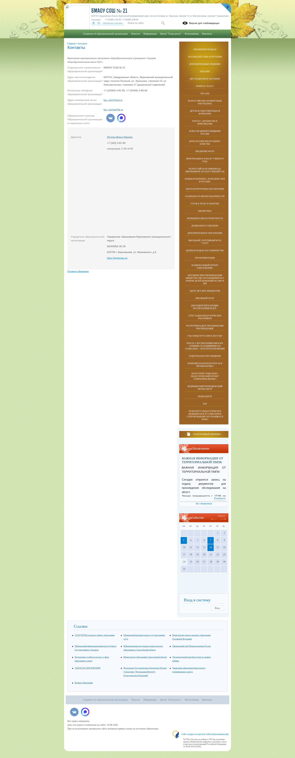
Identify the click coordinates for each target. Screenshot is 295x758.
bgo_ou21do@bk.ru (113, 109)
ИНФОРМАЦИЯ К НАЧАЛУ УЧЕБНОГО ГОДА (205, 160)
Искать (163, 23)
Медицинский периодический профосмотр (204, 387)
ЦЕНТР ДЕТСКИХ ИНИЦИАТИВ (205, 291)
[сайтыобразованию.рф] (226, 8)
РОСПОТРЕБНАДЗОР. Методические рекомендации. (205, 327)
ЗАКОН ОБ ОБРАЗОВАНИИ (87, 668)
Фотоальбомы (192, 33)
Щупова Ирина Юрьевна (120, 137)
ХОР (205, 404)
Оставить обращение (78, 271)
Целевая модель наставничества (205, 250)
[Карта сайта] (98, 23)
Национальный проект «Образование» (205, 266)
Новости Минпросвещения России (205, 132)
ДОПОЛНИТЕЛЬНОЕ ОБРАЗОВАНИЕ (205, 233)
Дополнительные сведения (204, 64)
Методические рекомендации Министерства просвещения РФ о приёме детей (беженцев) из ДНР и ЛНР (205, 279)
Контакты (82, 43)
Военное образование (84, 683)
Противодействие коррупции (205, 57)
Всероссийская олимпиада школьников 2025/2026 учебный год (204, 170)
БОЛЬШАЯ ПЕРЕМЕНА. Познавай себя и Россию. (205, 180)
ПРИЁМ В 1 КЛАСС (205, 86)
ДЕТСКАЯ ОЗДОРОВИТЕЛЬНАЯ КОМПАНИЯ (205, 112)
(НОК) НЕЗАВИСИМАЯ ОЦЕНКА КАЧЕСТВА (205, 142)
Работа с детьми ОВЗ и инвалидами (204, 122)
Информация (150, 33)
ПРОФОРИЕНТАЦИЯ (205, 258)
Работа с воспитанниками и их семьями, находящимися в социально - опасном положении (205, 346)
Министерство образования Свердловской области (145, 657)
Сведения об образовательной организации (105, 33)
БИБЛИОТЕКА (205, 211)
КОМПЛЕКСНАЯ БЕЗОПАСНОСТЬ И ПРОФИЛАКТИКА (205, 364)
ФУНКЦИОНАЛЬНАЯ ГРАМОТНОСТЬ (205, 218)
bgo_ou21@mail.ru (113, 100)
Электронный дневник (207, 434)
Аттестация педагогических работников (205, 317)
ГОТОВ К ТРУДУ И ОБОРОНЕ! (205, 203)
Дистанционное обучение (205, 79)
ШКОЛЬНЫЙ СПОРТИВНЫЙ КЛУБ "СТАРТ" (204, 241)
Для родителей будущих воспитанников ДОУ (205, 307)
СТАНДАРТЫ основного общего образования (95, 635)
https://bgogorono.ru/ (117, 258)
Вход (217, 608)
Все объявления (204, 503)
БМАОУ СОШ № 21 (109, 11)
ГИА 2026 (204, 93)
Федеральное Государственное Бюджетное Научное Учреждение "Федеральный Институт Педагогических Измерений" (145, 672)
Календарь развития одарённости (204, 196)
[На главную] (93, 23)
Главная (71, 43)
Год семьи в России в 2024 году (204, 336)
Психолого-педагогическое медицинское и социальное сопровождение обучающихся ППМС (205, 415)
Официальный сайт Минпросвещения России (191, 646)
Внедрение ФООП (204, 151)
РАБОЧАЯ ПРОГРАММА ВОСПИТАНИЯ (205, 189)
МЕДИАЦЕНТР (205, 396)
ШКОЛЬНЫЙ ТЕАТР (204, 298)
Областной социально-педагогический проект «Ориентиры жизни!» (205, 376)
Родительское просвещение (205, 356)
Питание (205, 71)
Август (221, 516)
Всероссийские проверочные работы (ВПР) (205, 102)
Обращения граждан (204, 49)
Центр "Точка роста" (170, 33)
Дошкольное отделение (204, 226)
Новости (135, 33)
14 (210, 547)
